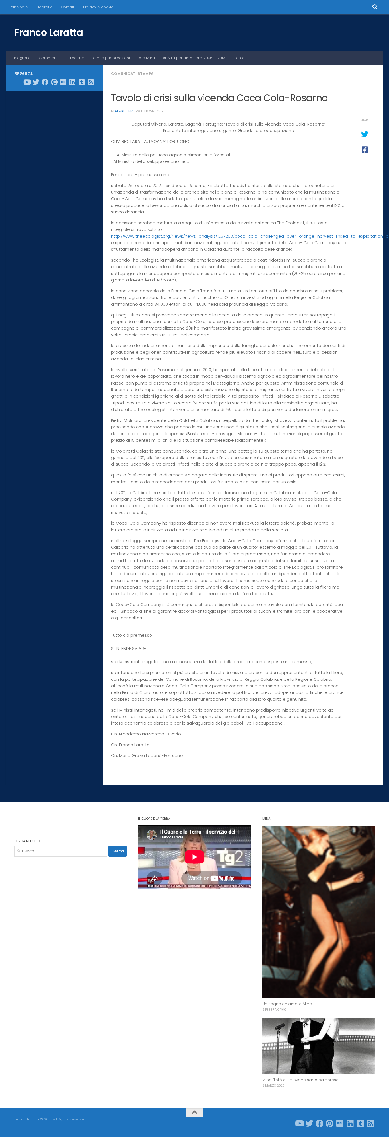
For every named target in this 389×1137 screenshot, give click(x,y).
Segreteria (124, 110)
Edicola (73, 58)
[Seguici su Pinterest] (54, 82)
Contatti (68, 7)
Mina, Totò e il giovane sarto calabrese (300, 1080)
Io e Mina (146, 58)
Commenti (48, 58)
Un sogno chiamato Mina (287, 1004)
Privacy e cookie (98, 7)
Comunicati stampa (132, 73)
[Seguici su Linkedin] (72, 82)
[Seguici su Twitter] (35, 82)
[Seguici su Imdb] (63, 82)
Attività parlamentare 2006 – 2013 (194, 58)
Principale (19, 7)
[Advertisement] (54, 181)
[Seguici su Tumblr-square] (81, 82)
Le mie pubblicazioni (111, 58)
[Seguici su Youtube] (26, 82)
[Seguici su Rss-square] (90, 82)
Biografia (44, 7)
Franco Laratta (48, 32)
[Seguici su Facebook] (45, 82)
